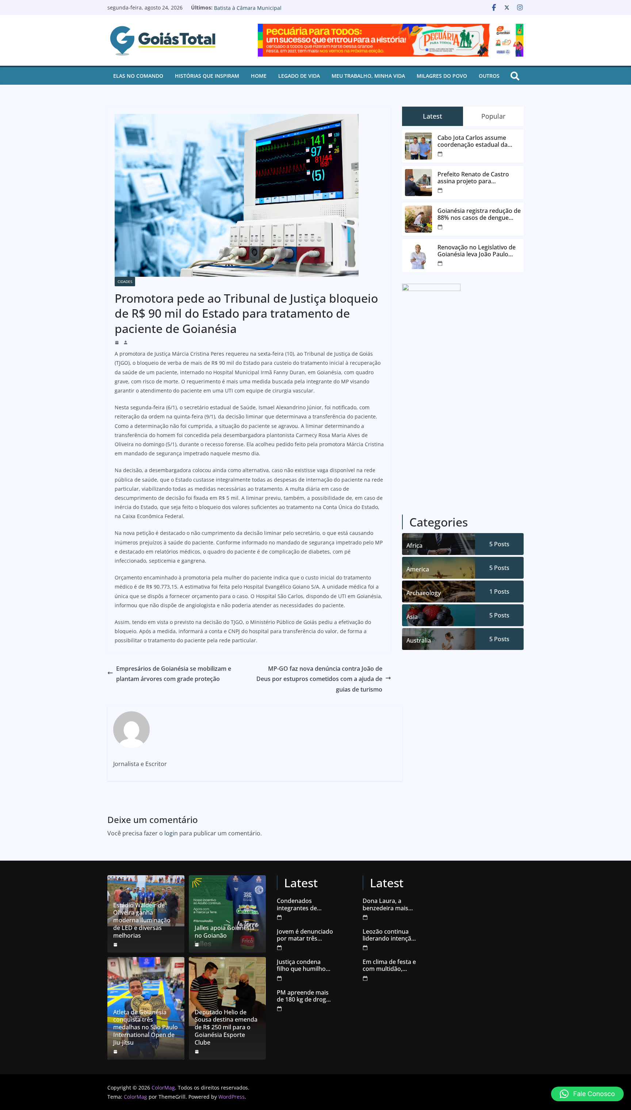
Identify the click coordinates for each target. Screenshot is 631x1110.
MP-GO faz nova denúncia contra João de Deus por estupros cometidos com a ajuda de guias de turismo (319, 679)
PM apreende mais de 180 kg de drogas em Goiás (304, 996)
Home (259, 75)
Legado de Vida (299, 75)
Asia (412, 617)
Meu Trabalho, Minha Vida (368, 75)
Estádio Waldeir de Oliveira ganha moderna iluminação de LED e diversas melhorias (142, 920)
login (171, 833)
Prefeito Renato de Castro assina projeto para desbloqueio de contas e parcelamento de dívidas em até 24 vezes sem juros (476, 178)
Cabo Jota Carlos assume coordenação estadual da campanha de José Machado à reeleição (478, 141)
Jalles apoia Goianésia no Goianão (225, 931)
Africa (414, 545)
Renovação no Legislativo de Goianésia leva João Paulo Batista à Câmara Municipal (280, 11)
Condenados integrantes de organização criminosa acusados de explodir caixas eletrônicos (304, 904)
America (417, 569)
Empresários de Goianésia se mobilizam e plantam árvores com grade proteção (173, 674)
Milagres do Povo (442, 75)
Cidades (125, 281)
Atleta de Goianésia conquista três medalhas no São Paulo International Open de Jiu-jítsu (145, 1027)
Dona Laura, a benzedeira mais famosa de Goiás (386, 904)
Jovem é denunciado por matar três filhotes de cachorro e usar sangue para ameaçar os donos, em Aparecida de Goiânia (305, 935)
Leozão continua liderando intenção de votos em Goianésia (389, 935)
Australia (418, 640)
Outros (489, 75)
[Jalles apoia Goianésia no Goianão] (227, 914)
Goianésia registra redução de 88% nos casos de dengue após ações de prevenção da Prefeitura (479, 214)
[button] (587, 1094)
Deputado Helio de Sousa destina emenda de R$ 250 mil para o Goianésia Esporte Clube (226, 1027)
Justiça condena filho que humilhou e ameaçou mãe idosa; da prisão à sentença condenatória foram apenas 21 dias (305, 965)
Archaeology (423, 593)
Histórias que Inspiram (207, 75)
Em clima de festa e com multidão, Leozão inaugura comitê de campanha (389, 965)
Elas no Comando (138, 75)
